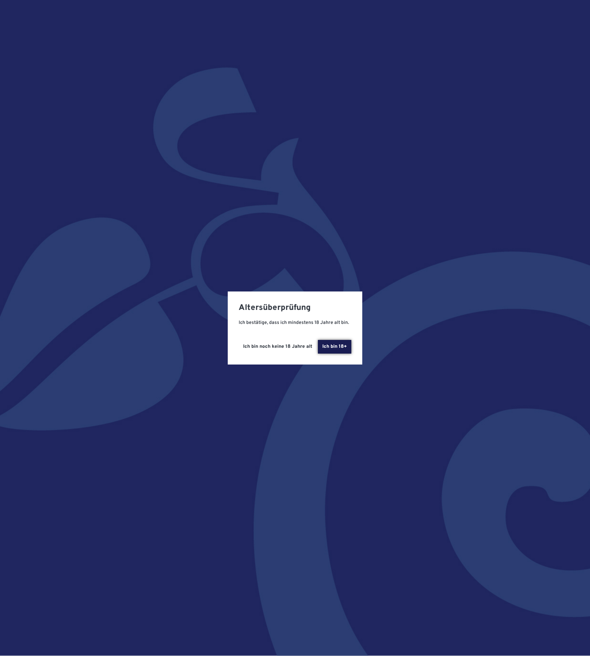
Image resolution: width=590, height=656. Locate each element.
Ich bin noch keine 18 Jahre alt (277, 347)
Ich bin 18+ (334, 347)
